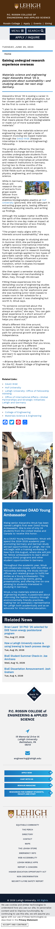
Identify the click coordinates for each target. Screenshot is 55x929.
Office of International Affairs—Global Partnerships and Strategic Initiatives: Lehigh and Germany (25, 400)
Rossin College (11, 23)
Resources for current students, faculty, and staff (26, 793)
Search (34, 30)
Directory (27, 834)
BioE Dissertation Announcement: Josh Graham (27, 670)
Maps (27, 844)
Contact (27, 839)
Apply (26, 23)
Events (37, 23)
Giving (48, 23)
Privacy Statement (28, 920)
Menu (16, 30)
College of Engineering (18, 412)
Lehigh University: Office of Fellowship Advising (25, 392)
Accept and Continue (15, 925)
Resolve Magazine (27, 785)
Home (7, 53)
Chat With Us (26, 779)
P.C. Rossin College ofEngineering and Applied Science (28, 16)
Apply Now (27, 773)
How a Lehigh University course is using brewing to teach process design (27, 644)
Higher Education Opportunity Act (27, 872)
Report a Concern (27, 867)
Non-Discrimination (27, 876)
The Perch (27, 830)
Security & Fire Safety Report (27, 881)
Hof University (13, 387)
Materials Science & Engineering (23, 415)
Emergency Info (27, 853)
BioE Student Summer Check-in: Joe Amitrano (25, 657)
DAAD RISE (23, 138)
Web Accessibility (27, 858)
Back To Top (33, 695)
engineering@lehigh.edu (27, 758)
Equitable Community (27, 825)
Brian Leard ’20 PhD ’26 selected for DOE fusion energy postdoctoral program (26, 630)
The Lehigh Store (27, 848)
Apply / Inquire (27, 37)
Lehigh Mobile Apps (27, 862)
